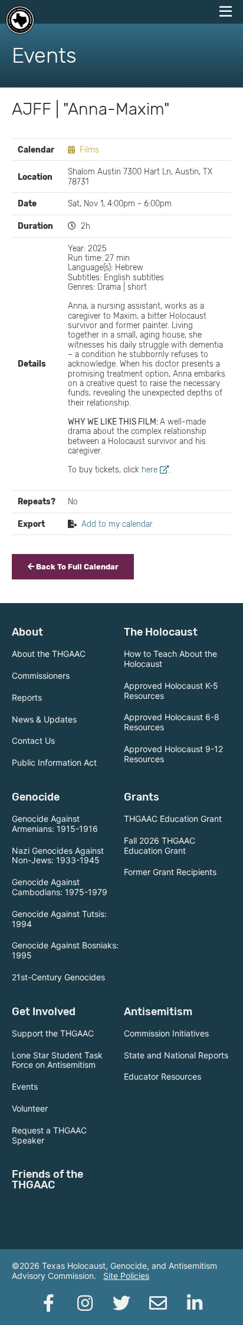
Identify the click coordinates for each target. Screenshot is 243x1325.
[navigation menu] (225, 12)
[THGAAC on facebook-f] (48, 1303)
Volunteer (30, 1108)
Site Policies (126, 1276)
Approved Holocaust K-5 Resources (171, 691)
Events (25, 1086)
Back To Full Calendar (76, 566)
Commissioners (41, 675)
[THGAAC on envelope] (158, 1303)
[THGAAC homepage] (20, 20)
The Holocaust (161, 632)
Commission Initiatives (166, 1033)
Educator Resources (162, 1076)
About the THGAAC (49, 654)
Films (89, 149)
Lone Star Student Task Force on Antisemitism (57, 1060)
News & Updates (44, 719)
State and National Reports (176, 1055)
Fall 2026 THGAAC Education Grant (159, 845)
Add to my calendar (117, 524)
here (149, 469)
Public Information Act (54, 762)
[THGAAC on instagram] (85, 1303)
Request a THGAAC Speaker (49, 1135)
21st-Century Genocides (58, 977)
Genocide (36, 797)
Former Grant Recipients (170, 872)
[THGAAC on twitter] (121, 1303)
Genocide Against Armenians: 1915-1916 (55, 824)
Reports (27, 697)
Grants (141, 797)
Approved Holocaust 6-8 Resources (171, 722)
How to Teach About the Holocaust (170, 659)
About (27, 632)
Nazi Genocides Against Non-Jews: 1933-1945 (58, 855)
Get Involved (43, 1011)
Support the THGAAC (53, 1033)
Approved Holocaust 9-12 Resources (173, 754)
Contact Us (33, 741)
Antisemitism (158, 1011)
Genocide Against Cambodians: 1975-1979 (59, 887)
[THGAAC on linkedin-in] (195, 1303)
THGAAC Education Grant (173, 819)
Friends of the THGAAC (47, 1179)
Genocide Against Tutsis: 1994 (59, 919)
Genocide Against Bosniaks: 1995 (65, 950)
